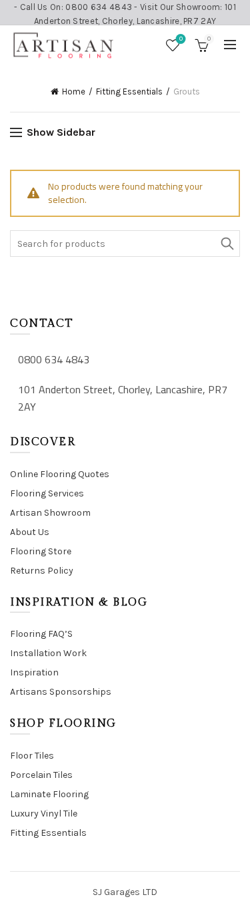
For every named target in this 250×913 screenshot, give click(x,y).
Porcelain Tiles (41, 775)
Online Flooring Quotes (59, 474)
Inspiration (34, 672)
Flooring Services (47, 493)
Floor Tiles (32, 755)
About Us (29, 532)
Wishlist (181, 39)
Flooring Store (40, 551)
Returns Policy (41, 570)
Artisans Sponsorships (60, 691)
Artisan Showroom (50, 512)
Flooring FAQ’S (41, 633)
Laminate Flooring (49, 794)
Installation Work (48, 653)
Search (226, 243)
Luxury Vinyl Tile (43, 813)
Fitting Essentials (129, 91)
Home (73, 91)
